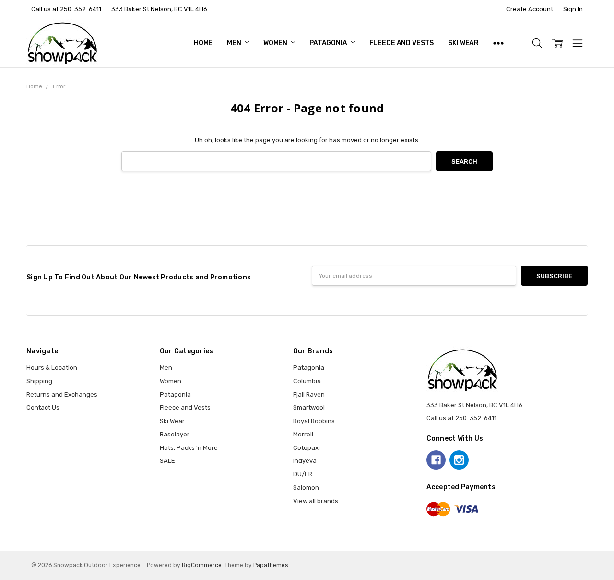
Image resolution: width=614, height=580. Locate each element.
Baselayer (174, 434)
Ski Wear (463, 43)
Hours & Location (51, 367)
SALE (167, 460)
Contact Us (42, 407)
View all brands (315, 501)
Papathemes (270, 565)
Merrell (303, 434)
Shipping (39, 381)
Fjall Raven (309, 394)
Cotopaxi (306, 447)
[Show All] (498, 43)
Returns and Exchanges (61, 394)
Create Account (529, 8)
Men (234, 43)
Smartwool (309, 407)
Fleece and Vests (401, 43)
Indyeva (305, 460)
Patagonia (329, 43)
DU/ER (302, 474)
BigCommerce (202, 565)
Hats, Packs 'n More (189, 447)
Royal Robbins (314, 420)
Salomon (306, 487)
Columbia (307, 381)
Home (203, 43)
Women (276, 43)
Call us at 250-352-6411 (66, 8)
